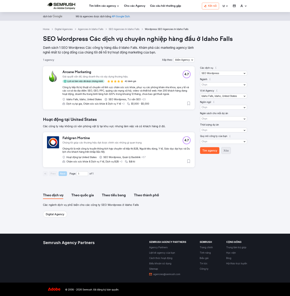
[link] (134, 6)
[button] (225, 6)
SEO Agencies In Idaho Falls (124, 29)
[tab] (53, 195)
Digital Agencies (64, 29)
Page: (73, 173)
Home (46, 29)
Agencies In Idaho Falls (90, 29)
